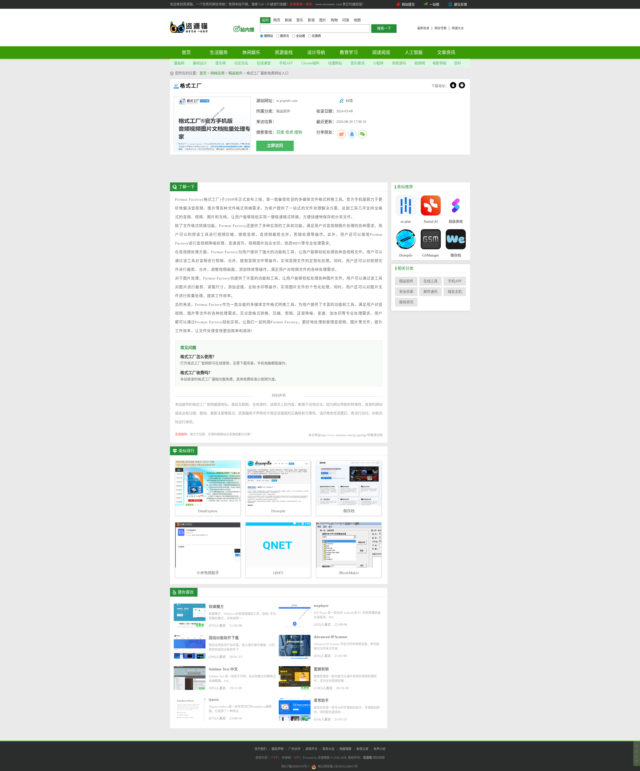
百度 (280, 132)
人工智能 (414, 52)
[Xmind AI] (430, 206)
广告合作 (294, 749)
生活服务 (219, 52)
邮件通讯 (431, 292)
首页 (186, 52)
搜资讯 (284, 36)
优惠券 (316, 36)
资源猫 (367, 757)
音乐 (299, 20)
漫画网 (179, 63)
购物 (334, 20)
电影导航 (439, 63)
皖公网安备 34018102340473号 (338, 766)
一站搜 (434, 4)
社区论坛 (241, 63)
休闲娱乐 (251, 52)
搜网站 (268, 36)
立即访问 (275, 145)
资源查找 (284, 52)
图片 (322, 20)
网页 (276, 20)
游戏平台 (312, 749)
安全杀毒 (406, 292)
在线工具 (431, 281)
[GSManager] (430, 239)
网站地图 (379, 757)
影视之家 (362, 749)
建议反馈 (460, 4)
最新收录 (423, 28)
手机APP (286, 63)
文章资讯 (446, 52)
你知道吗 (399, 63)
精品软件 (235, 73)
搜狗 (298, 132)
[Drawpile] (405, 239)
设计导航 (316, 52)
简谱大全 (458, 28)
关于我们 (260, 749)
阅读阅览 (381, 52)
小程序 (378, 63)
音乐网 (220, 63)
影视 (311, 20)
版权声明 (278, 749)
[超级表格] (455, 206)
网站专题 (440, 28)
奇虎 (289, 132)
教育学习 (349, 52)
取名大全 (328, 749)
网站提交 (408, 4)
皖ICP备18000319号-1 (295, 766)
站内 (265, 20)
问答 (345, 20)
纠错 (349, 101)
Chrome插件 (310, 63)
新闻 (288, 20)
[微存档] (455, 239)
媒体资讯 (406, 302)
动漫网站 (335, 63)
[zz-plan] (405, 206)
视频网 (419, 63)
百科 (457, 63)
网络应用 (217, 73)
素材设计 (200, 63)
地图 (357, 20)
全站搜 (300, 36)
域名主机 (455, 292)
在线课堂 (264, 63)
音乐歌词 (357, 63)
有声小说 (380, 749)
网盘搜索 (346, 749)
